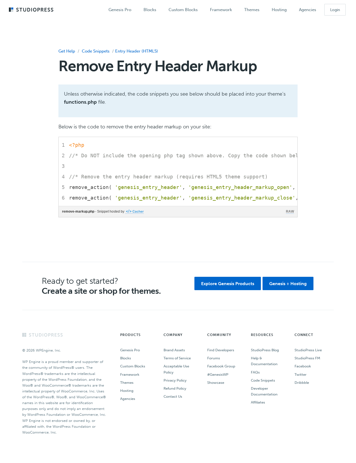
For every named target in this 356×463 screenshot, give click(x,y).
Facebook (303, 366)
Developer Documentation (264, 391)
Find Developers (220, 350)
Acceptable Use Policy (176, 369)
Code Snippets (96, 51)
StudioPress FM (307, 358)
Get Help (66, 51)
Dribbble (302, 382)
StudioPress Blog (265, 350)
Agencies (127, 399)
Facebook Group (221, 366)
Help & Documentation (264, 361)
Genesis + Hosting (288, 283)
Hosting (127, 391)
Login (335, 10)
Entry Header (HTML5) (136, 51)
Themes (127, 382)
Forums (213, 358)
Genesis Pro (130, 350)
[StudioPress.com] (32, 10)
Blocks (125, 358)
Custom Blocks (132, 366)
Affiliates (258, 402)
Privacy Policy (175, 380)
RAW (290, 211)
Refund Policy (175, 388)
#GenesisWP (217, 374)
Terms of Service (177, 358)
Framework (129, 374)
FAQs (255, 372)
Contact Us (173, 396)
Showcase (215, 382)
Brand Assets (174, 350)
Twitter (300, 374)
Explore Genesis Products (227, 283)
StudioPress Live (308, 350)
